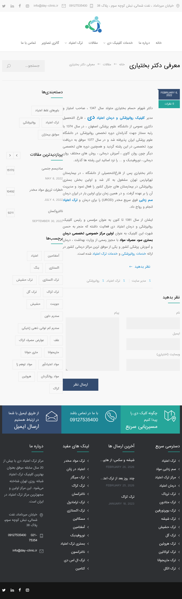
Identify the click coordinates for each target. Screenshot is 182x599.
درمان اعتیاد (167, 486)
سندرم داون (52, 316)
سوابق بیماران (50, 134)
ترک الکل (170, 569)
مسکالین (79, 519)
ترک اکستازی (51, 280)
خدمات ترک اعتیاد (105, 254)
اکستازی (54, 268)
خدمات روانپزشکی (134, 254)
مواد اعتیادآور (50, 364)
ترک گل (32, 292)
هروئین (26, 376)
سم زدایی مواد (166, 469)
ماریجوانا (53, 352)
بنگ (36, 268)
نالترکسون (78, 552)
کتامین (80, 569)
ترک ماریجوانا (166, 560)
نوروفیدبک (77, 535)
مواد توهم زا (24, 364)
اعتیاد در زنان (76, 469)
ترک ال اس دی (74, 560)
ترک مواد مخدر (74, 461)
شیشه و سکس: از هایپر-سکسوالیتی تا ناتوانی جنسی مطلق (116, 460)
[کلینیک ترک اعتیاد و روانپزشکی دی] (91, 24)
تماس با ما (28, 43)
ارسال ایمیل (26, 426)
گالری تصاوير (50, 43)
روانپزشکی (93, 281)
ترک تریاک (169, 494)
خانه (159, 43)
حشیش (35, 304)
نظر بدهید (142, 267)
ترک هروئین (167, 544)
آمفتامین (53, 255)
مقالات (93, 43)
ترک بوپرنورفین (165, 511)
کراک (56, 388)
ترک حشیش (24, 280)
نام (178, 312)
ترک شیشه (168, 519)
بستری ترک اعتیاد (72, 544)
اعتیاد (34, 255)
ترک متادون (167, 502)
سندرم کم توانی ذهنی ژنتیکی (40, 328)
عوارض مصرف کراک (31, 340)
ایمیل (176, 333)
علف (56, 340)
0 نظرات (169, 104)
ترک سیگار (78, 477)
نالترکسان (78, 494)
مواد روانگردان (50, 376)
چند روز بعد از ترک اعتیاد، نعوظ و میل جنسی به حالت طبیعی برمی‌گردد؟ (116, 478)
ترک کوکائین (167, 552)
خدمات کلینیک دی (120, 43)
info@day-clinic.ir (25, 551)
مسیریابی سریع (141, 426)
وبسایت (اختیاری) (168, 354)
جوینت (54, 304)
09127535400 (78, 6)
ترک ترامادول (76, 502)
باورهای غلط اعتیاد (47, 110)
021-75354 (33, 537)
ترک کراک (53, 292)
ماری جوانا (31, 352)
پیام (116, 312)
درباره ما (144, 43)
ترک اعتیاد (75, 43)
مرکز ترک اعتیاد (165, 477)
